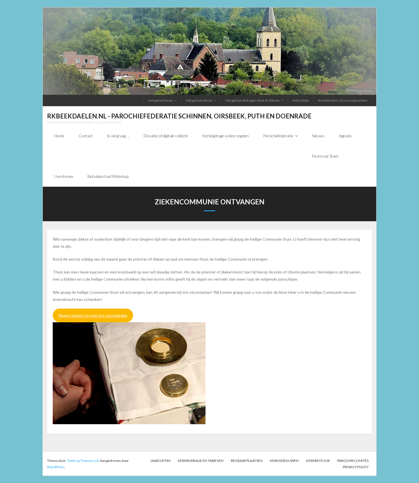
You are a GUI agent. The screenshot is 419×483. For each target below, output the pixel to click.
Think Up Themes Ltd (82, 460)
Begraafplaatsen (247, 460)
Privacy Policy (356, 467)
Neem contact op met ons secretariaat (93, 315)
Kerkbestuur (318, 460)
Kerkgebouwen (284, 460)
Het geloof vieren (199, 100)
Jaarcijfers (160, 460)
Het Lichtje (300, 100)
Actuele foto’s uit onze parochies (342, 100)
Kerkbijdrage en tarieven (200, 460)
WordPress (56, 467)
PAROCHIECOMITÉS (353, 460)
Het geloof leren (160, 100)
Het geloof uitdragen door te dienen (252, 100)
